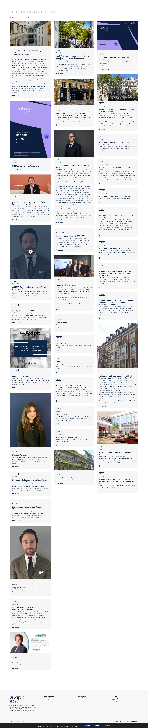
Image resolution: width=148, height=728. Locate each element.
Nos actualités (61, 5)
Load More (74, 676)
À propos (36, 5)
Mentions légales (118, 721)
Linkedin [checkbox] (30, 17)
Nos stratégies (44, 5)
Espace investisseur (81, 5)
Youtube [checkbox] (52, 17)
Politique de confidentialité (131, 721)
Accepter (87, 725)
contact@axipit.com (83, 698)
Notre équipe (71, 5)
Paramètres (107, 725)
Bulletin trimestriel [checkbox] (21, 17)
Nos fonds (53, 5)
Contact (133, 5)
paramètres (75, 726)
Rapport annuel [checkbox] (43, 17)
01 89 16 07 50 (47, 701)
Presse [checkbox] (36, 17)
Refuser (97, 725)
